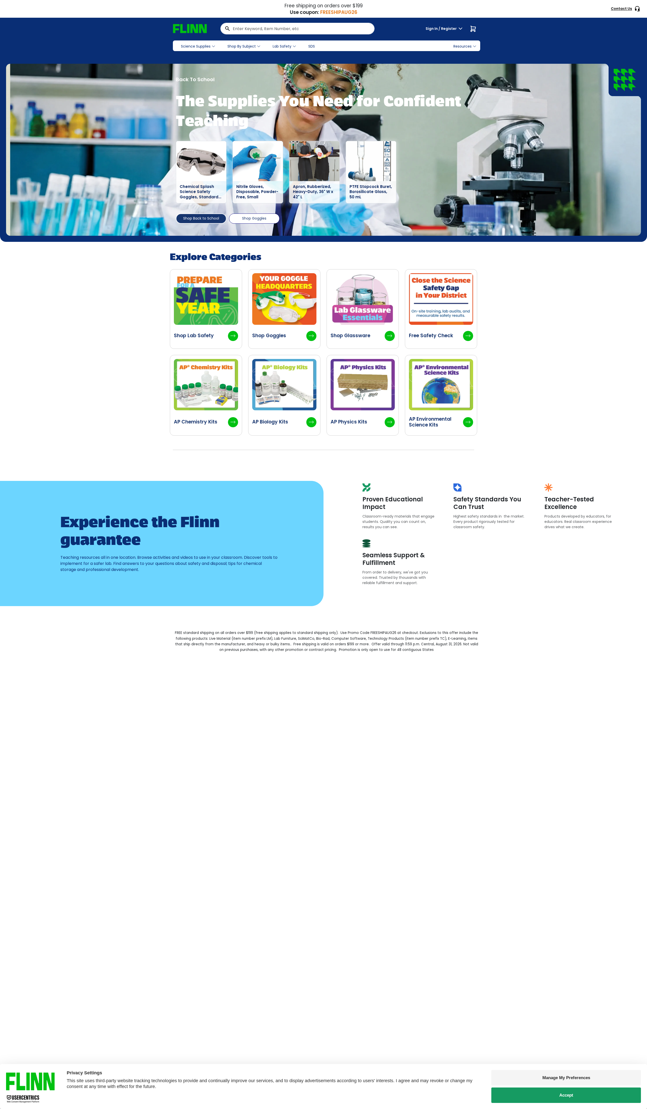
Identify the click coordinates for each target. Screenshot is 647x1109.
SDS (311, 46)
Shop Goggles (254, 218)
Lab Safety (282, 46)
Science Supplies (196, 46)
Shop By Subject (241, 46)
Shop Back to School (201, 218)
